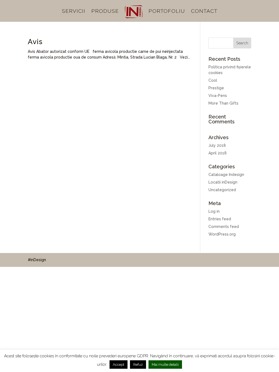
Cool (212, 80)
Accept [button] (118, 364)
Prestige (216, 88)
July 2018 (217, 145)
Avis (35, 42)
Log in (214, 211)
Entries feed (219, 219)
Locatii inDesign (222, 182)
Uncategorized (222, 190)
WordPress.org (222, 234)
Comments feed (223, 226)
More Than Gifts (223, 103)
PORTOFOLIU (166, 11)
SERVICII (73, 11)
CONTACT (204, 11)
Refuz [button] (138, 364)
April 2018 (217, 153)
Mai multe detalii (165, 364)
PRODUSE (105, 11)
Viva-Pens (217, 95)
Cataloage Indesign (226, 174)
